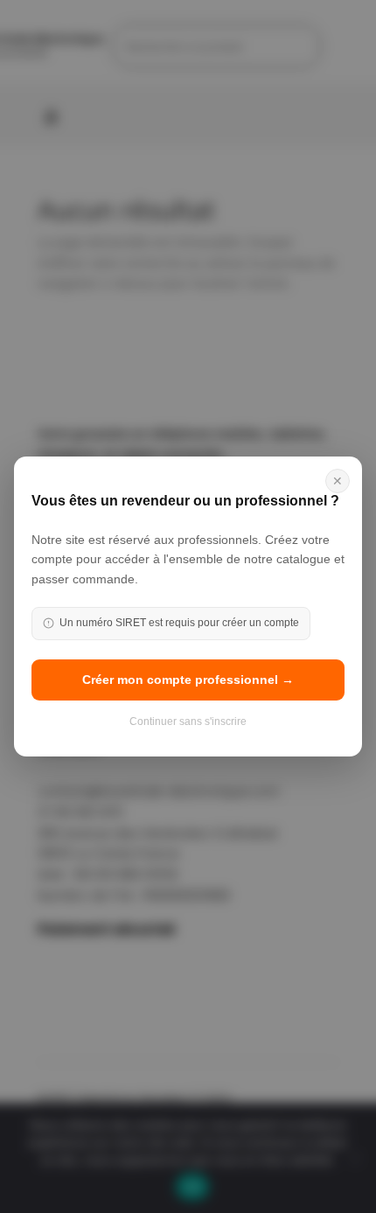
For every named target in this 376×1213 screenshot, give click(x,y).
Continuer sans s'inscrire (188, 721)
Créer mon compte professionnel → (188, 680)
